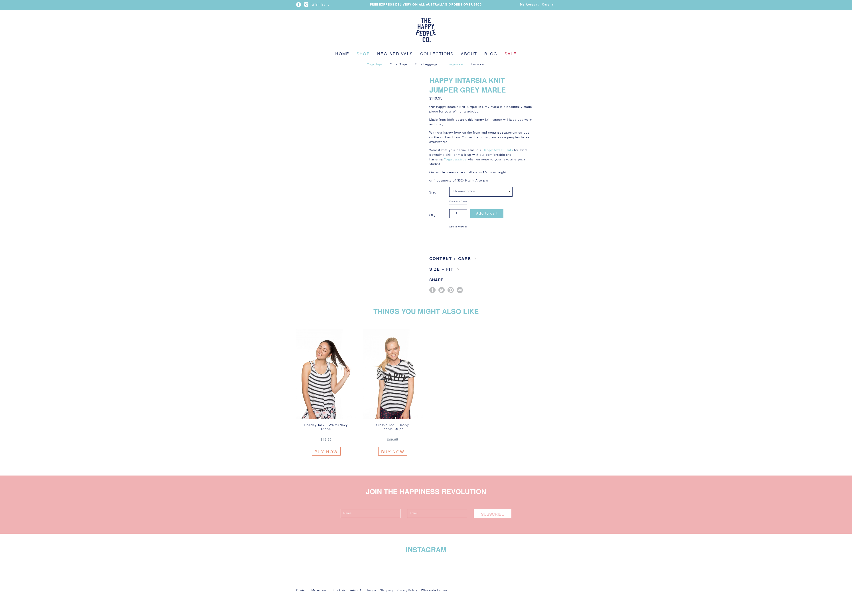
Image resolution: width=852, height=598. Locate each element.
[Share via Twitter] (441, 290)
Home (342, 53)
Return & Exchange (363, 590)
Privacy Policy (407, 590)
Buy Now (326, 451)
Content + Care (450, 258)
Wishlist (320, 5)
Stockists (339, 590)
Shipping (386, 590)
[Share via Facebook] (432, 290)
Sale (511, 53)
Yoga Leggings (426, 64)
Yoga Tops (375, 64)
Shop (363, 53)
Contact (302, 590)
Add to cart (487, 213)
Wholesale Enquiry (434, 590)
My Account (529, 5)
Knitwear (478, 64)
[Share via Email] (460, 290)
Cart (548, 5)
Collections (437, 53)
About (469, 53)
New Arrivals (395, 53)
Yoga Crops (399, 64)
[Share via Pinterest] (451, 290)
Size (433, 192)
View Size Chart (458, 202)
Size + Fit (441, 269)
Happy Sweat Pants (498, 150)
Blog (490, 53)
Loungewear (454, 64)
